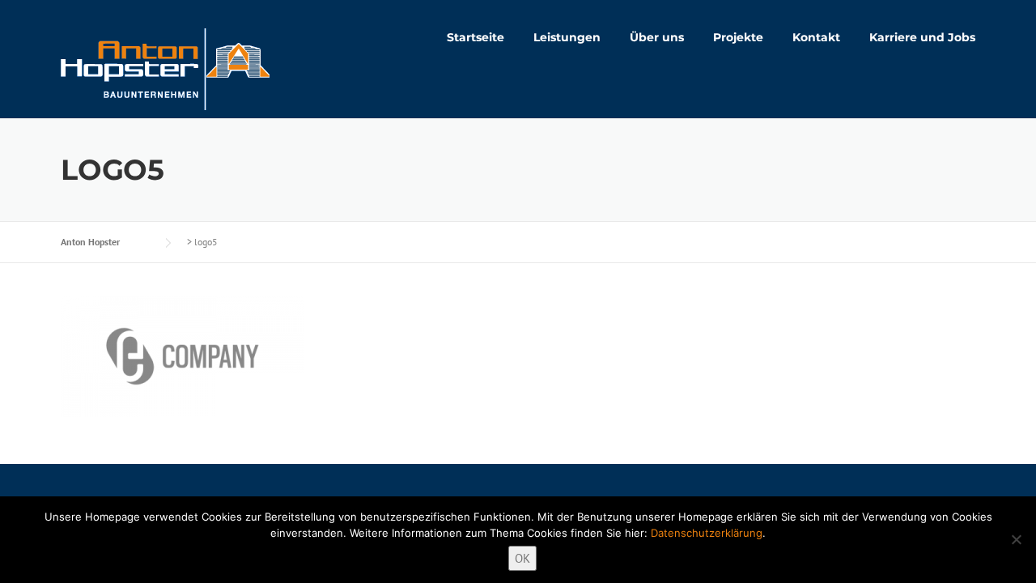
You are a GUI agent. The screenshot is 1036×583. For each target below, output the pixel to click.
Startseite (475, 37)
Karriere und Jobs (922, 37)
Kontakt (816, 37)
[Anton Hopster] (165, 67)
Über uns (657, 37)
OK (522, 558)
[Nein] (1016, 539)
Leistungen (567, 37)
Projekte (738, 37)
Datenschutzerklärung (706, 532)
